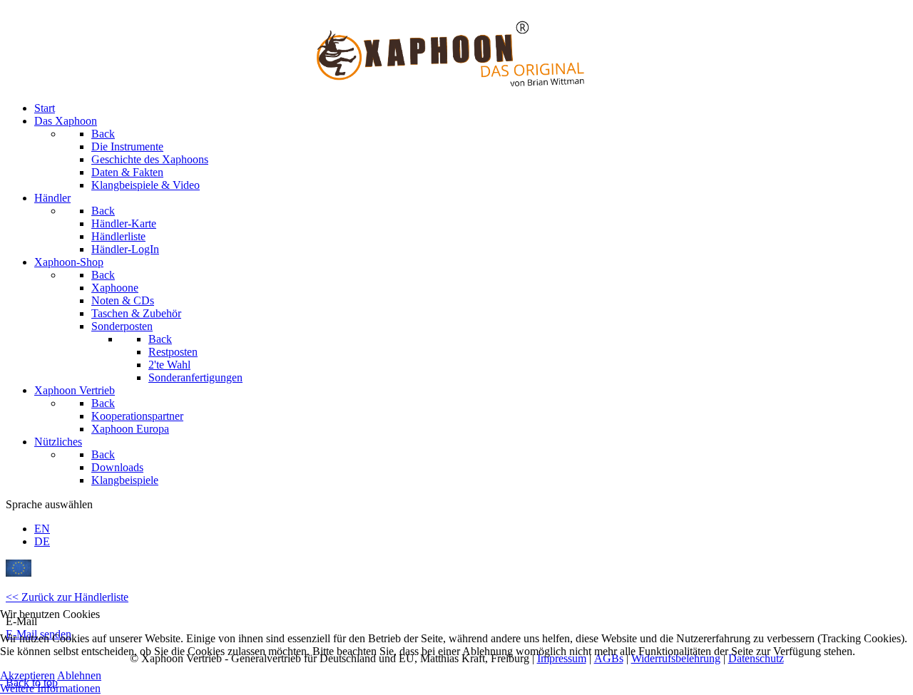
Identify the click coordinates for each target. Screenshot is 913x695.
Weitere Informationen (50, 688)
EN (42, 528)
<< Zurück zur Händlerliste (67, 597)
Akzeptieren (27, 675)
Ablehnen (79, 675)
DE (42, 541)
